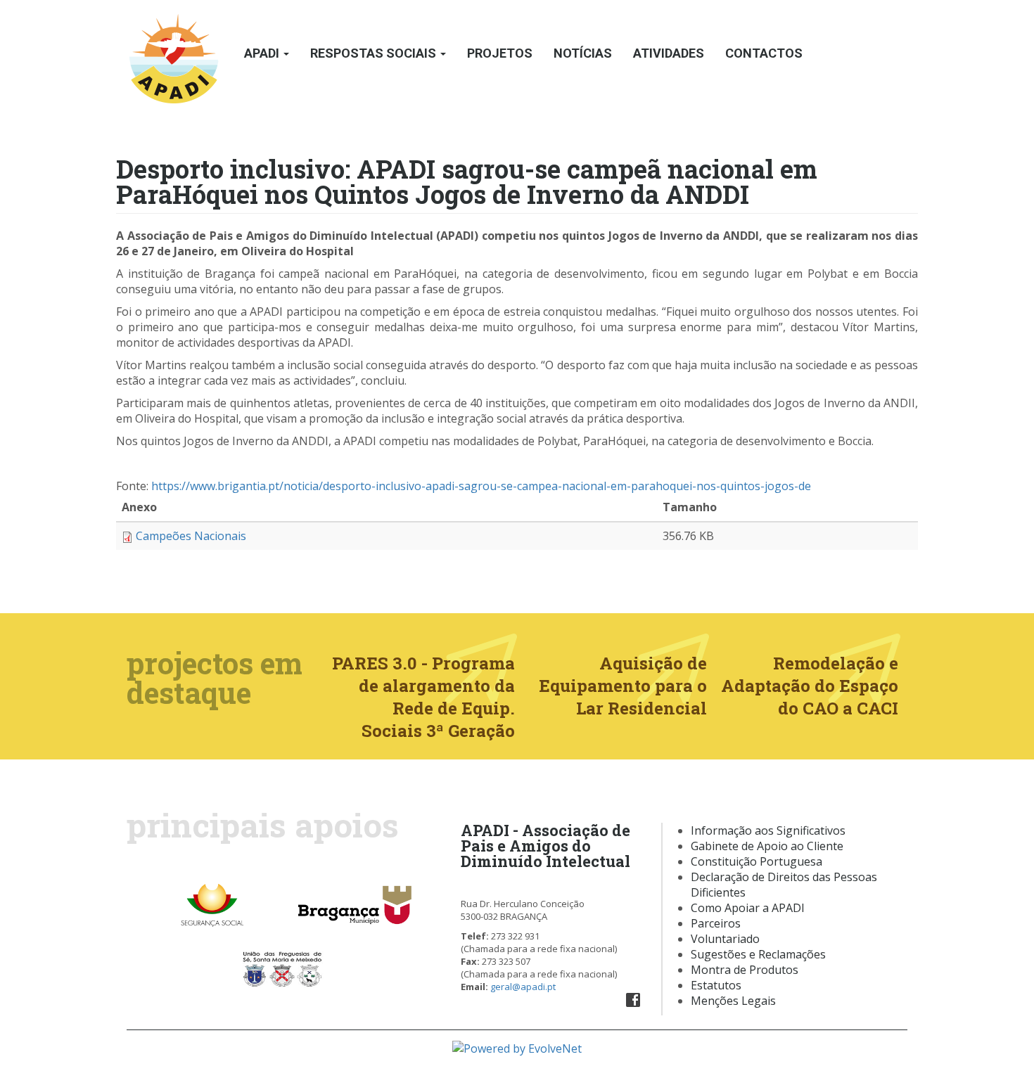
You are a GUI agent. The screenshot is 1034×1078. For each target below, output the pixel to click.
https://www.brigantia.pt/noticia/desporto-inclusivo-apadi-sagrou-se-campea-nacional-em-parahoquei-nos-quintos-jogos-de (481, 486)
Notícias (583, 53)
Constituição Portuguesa (756, 861)
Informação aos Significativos (768, 830)
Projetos (499, 53)
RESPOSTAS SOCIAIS (374, 53)
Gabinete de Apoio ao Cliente (767, 846)
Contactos (764, 53)
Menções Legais (733, 1000)
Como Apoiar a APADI (748, 908)
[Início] (175, 53)
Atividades (668, 53)
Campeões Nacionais (191, 536)
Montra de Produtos (744, 969)
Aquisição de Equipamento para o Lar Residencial (623, 685)
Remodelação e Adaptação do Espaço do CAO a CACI (809, 685)
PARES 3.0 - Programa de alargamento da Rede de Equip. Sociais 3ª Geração (423, 697)
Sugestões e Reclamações (758, 954)
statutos (719, 985)
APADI (263, 53)
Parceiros (716, 923)
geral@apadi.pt (523, 986)
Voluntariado (725, 939)
